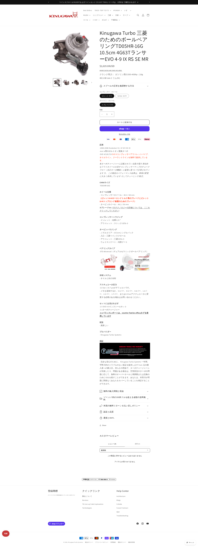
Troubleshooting (122, 516)
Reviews (85, 500)
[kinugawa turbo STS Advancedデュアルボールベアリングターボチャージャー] (125, 272)
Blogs (118, 500)
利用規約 (113, 542)
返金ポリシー (89, 542)
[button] (102, 10)
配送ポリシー (122, 542)
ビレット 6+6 (107, 96)
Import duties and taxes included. (111, 70)
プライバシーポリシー (101, 542)
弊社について (87, 496)
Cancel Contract (122, 508)
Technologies (87, 508)
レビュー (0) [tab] (112, 444)
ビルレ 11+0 (122, 96)
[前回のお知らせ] (48, 2)
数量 (101, 110)
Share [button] (104, 425)
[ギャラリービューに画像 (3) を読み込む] (75, 82)
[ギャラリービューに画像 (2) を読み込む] (66, 82)
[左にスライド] (50, 82)
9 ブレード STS (107, 105)
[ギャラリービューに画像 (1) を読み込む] (57, 82)
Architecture (121, 496)
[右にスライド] (91, 82)
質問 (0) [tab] (137, 444)
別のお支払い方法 (124, 134)
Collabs (119, 504)
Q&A (118, 512)
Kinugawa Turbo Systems (75, 542)
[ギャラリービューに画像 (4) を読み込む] (85, 82)
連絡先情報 (131, 542)
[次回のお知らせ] (149, 2)
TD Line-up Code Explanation (92, 504)
